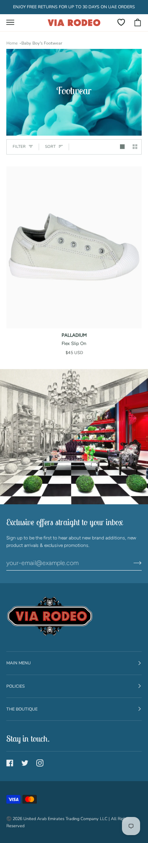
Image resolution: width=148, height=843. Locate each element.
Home (12, 43)
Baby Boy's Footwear (41, 43)
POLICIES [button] (15, 686)
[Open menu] (14, 22)
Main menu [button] (18, 663)
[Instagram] (39, 763)
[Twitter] (24, 763)
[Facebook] (9, 763)
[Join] (131, 563)
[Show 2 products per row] (135, 146)
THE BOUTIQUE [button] (21, 709)
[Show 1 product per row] (122, 146)
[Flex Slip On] (74, 247)
